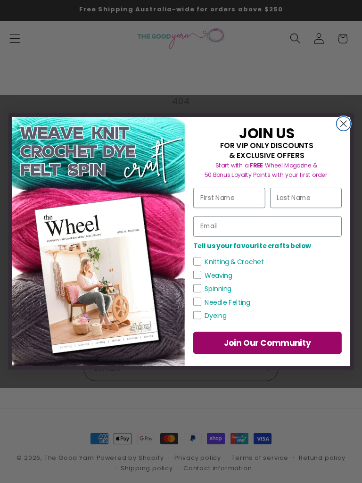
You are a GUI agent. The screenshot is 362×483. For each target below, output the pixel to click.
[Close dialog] (344, 124)
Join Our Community (268, 343)
